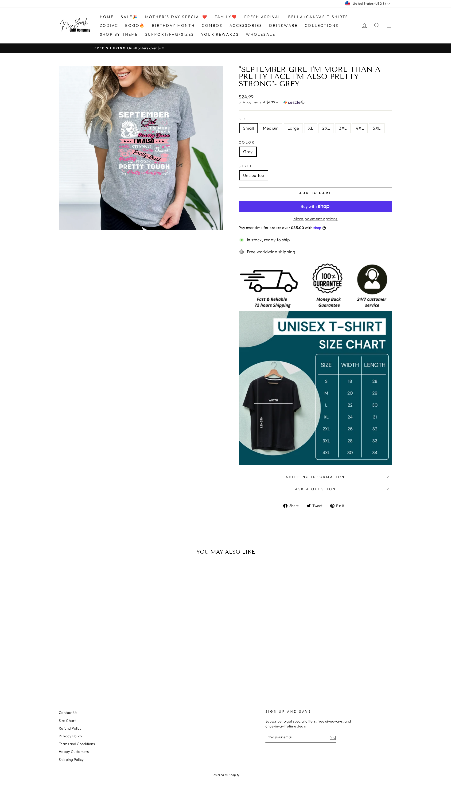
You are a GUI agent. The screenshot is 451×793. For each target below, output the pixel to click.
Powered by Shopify (225, 775)
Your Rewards (220, 34)
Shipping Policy (71, 759)
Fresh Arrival (262, 16)
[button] (315, 102)
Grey (248, 151)
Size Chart (67, 720)
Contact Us (68, 712)
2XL (326, 128)
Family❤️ (226, 16)
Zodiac (109, 25)
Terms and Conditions (77, 744)
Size (244, 119)
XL (310, 128)
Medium (271, 128)
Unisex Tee (253, 175)
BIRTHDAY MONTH (173, 25)
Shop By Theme (119, 34)
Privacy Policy (70, 736)
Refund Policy (70, 728)
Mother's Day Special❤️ (176, 16)
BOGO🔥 (135, 25)
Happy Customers (74, 751)
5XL (377, 128)
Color (247, 142)
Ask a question (315, 489)
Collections (321, 25)
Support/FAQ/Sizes (169, 34)
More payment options (315, 219)
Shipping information (315, 477)
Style (246, 166)
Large (293, 128)
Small (248, 128)
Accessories (245, 25)
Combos (212, 25)
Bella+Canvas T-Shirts (318, 16)
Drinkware (283, 25)
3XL (343, 128)
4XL (360, 128)
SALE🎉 (129, 16)
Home (107, 16)
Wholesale (260, 34)
